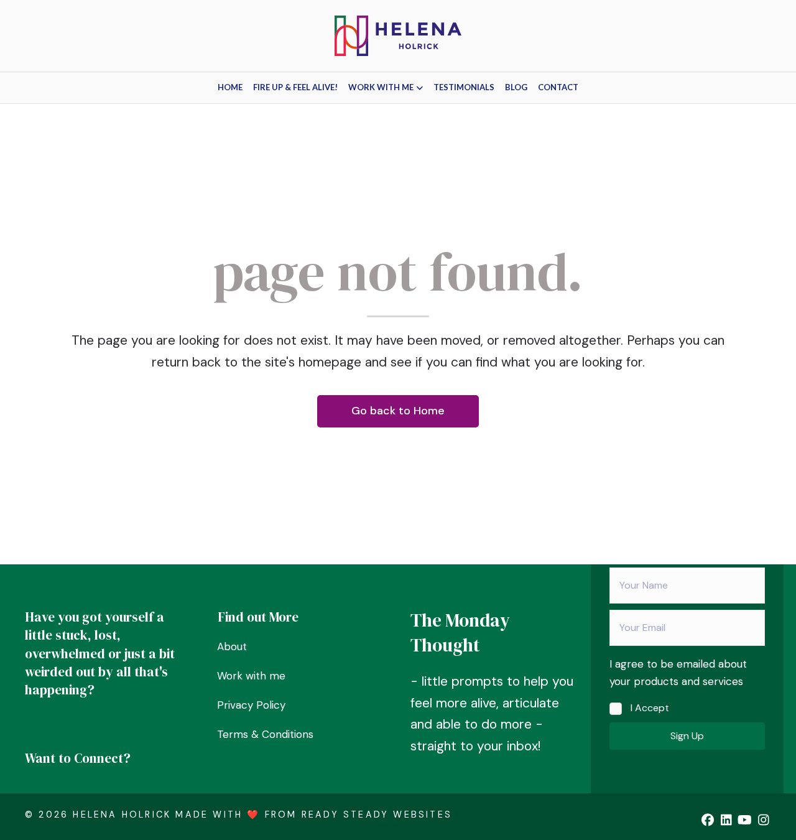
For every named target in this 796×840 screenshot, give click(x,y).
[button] (687, 736)
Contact (558, 87)
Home (230, 87)
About (232, 646)
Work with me (381, 87)
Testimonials (463, 87)
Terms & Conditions (265, 734)
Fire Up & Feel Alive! (295, 87)
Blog (516, 87)
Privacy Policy (251, 705)
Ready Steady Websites (377, 814)
